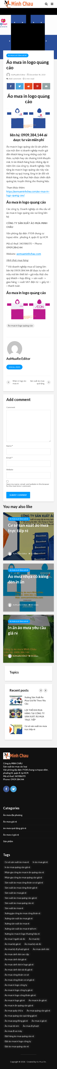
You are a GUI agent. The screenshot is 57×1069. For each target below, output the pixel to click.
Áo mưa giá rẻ (10, 821)
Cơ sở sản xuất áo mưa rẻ (17, 862)
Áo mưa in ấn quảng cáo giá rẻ (19, 1005)
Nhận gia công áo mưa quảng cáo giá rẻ (23, 877)
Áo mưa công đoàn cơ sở (17, 974)
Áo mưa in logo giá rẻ (15, 1000)
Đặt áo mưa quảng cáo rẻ (17, 1046)
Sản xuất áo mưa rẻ (14, 908)
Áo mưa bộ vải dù (33, 944)
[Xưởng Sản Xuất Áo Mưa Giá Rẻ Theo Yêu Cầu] (16, 700)
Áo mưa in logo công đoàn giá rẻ (20, 995)
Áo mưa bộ (34, 938)
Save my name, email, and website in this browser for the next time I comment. (27, 485)
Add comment (15, 78)
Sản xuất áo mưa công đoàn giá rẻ (21, 887)
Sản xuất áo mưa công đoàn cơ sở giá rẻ (24, 882)
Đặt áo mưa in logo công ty (18, 1041)
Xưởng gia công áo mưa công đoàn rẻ (22, 913)
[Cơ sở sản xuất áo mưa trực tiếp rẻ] (28, 536)
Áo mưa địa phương (12, 815)
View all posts (14, 367)
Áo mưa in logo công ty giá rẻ (18, 990)
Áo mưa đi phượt (31, 1026)
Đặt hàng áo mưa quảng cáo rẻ (19, 1036)
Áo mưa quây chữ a (14, 1010)
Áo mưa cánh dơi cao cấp (17, 954)
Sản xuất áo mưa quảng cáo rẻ (19, 903)
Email (9, 458)
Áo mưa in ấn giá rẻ (38, 1000)
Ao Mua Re (41, 1062)
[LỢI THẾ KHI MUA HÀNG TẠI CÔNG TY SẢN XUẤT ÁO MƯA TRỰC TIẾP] (16, 713)
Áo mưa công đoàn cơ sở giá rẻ (19, 979)
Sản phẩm (8, 841)
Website (9, 470)
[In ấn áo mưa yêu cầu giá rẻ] (28, 638)
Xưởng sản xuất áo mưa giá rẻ (18, 918)
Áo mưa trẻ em (12, 1026)
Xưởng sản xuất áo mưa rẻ (17, 923)
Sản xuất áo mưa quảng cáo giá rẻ (21, 898)
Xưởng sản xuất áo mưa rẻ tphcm (20, 928)
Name (9, 446)
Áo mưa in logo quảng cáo (20, 325)
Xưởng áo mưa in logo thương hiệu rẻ (22, 933)
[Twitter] (13, 789)
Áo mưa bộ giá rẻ (13, 944)
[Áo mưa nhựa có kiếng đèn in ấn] (28, 587)
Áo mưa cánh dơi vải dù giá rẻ (18, 969)
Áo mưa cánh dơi (41, 949)
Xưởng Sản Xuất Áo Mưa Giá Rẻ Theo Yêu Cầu (35, 700)
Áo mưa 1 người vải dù (15, 938)
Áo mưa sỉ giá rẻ (11, 834)
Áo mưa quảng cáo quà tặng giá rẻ (21, 1015)
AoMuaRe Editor (18, 74)
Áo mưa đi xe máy (13, 1031)
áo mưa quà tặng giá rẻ (17, 55)
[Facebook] (6, 789)
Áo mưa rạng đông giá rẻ (16, 1020)
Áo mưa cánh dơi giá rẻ (15, 959)
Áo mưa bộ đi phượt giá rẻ (17, 949)
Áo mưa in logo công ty (16, 985)
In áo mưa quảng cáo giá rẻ (17, 867)
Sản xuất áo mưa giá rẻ (15, 892)
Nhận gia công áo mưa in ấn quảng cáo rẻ (24, 872)
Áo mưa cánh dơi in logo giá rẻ (19, 964)
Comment (10, 407)
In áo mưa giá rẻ (40, 862)
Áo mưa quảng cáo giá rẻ (38, 1010)
